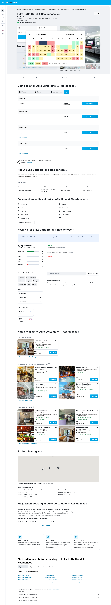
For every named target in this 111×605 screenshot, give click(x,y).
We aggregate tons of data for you (28, 597)
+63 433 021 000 (22, 20)
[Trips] (3, 25)
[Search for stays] (3, 11)
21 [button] (33, 55)
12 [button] (53, 47)
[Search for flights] (3, 7)
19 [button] (53, 51)
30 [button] (41, 59)
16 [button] (41, 51)
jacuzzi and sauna (31, 277)
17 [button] (45, 51)
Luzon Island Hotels (39, 9)
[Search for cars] (3, 14)
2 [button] (41, 43)
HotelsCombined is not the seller (28, 594)
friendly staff (21, 277)
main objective (22, 284)
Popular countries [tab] (35, 567)
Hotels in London (77, 579)
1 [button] (37, 43)
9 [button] (41, 47)
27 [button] (29, 59)
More (19, 178)
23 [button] (41, 55)
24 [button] (45, 55)
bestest (34, 284)
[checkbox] (26, 312)
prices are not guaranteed (53, 589)
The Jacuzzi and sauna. (56, 247)
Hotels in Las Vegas (23, 575)
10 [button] (45, 47)
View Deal (53, 353)
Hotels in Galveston (23, 582)
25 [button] (49, 55)
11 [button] (49, 47)
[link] (28, 357)
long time (29, 281)
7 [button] (33, 47)
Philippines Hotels (26, 9)
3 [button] (81, 43)
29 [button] (37, 59)
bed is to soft (21, 281)
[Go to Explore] (3, 21)
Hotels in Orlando (50, 577)
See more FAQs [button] (46, 525)
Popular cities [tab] (23, 567)
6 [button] (29, 47)
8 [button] (37, 47)
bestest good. (53, 250)
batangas (35, 281)
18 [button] (49, 51)
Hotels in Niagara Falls (78, 582)
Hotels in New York (23, 579)
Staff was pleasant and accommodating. (60, 252)
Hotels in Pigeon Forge (24, 577)
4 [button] (58, 47)
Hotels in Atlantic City (51, 579)
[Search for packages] (3, 17)
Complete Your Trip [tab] (48, 567)
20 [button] (29, 55)
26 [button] (53, 55)
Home (18, 9)
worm (29, 284)
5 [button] (52, 43)
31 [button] (81, 59)
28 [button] (33, 59)
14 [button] (33, 51)
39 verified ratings (31, 22)
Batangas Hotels (52, 9)
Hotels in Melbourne (77, 575)
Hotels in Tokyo (49, 582)
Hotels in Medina (77, 577)
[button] (3, 2)
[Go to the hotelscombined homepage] (12, 2)
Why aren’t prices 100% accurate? (28, 600)
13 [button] (29, 51)
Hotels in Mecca (49, 575)
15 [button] (37, 51)
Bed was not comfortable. (56, 259)
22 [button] (37, 55)
